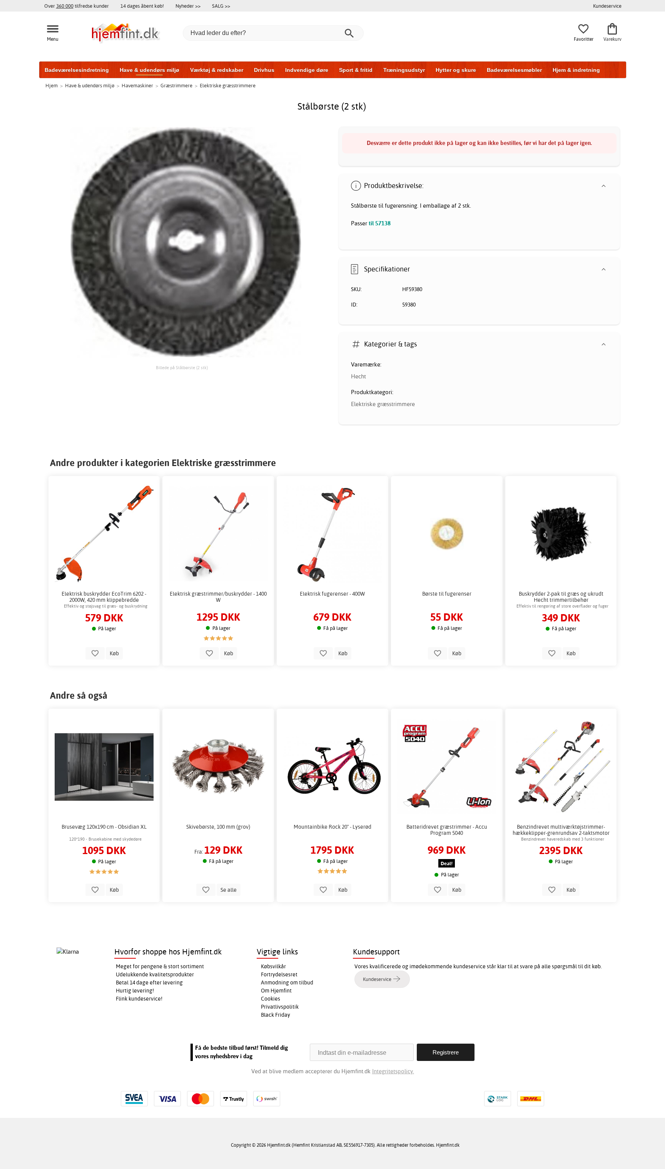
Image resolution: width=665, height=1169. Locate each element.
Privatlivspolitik (280, 1006)
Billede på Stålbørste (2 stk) (182, 367)
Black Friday (275, 1014)
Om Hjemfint (276, 990)
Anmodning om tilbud (287, 982)
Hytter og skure (456, 70)
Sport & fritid (356, 70)
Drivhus (264, 70)
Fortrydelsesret (279, 974)
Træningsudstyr (404, 70)
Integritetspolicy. (393, 1071)
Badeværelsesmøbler (514, 70)
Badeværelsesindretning (77, 70)
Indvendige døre (306, 70)
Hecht (358, 376)
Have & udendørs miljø (149, 70)
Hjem (51, 85)
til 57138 (380, 223)
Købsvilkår (273, 966)
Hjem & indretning (576, 70)
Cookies (270, 998)
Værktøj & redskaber (216, 70)
